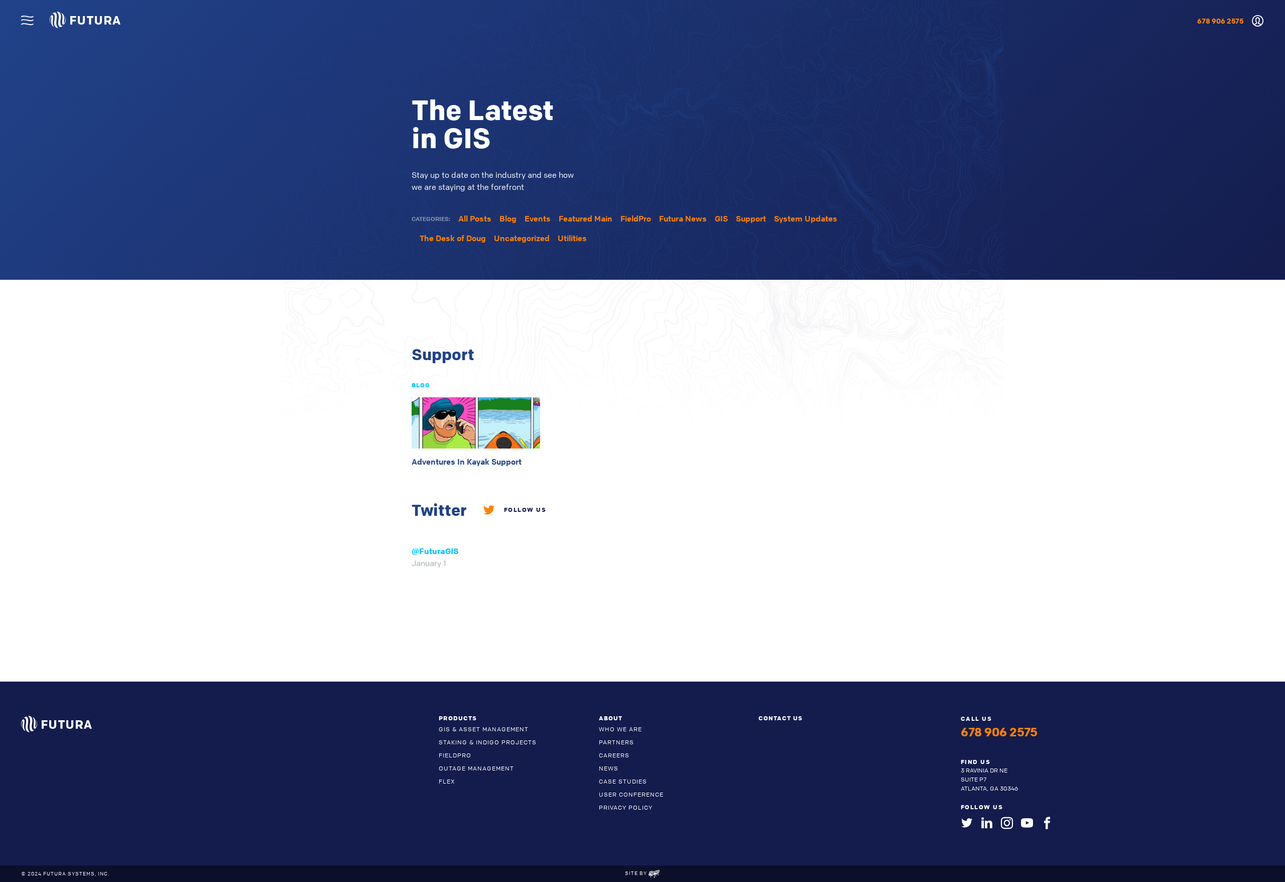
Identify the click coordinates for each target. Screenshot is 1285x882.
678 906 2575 (1220, 21)
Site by (637, 872)
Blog (508, 218)
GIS (721, 218)
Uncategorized (522, 238)
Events (538, 218)
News (608, 768)
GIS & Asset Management (484, 729)
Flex (447, 781)
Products (458, 718)
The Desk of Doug (453, 238)
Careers (614, 755)
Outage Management (476, 768)
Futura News (683, 218)
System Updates (805, 218)
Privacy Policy (626, 807)
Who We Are (620, 729)
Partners (616, 742)
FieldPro (635, 218)
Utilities (572, 238)
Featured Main (585, 218)
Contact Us (780, 718)
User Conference (631, 794)
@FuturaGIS (435, 551)
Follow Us (525, 509)
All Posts (474, 218)
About (610, 718)
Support (751, 218)
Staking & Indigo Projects (488, 742)
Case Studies (623, 781)
